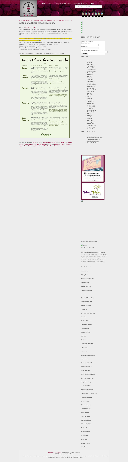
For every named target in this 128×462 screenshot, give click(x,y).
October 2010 (90, 128)
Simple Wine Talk (85, 408)
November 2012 (91, 86)
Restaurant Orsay (36, 455)
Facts (34, 142)
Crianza (45, 142)
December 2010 (91, 125)
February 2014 (91, 66)
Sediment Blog (85, 401)
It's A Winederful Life (86, 366)
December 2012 (91, 84)
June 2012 (90, 95)
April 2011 (89, 118)
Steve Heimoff (85, 412)
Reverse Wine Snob (86, 397)
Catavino (83, 317)
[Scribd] (99, 16)
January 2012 (90, 103)
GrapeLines (84, 359)
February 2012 (91, 101)
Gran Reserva (51, 142)
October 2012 (90, 88)
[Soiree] (91, 234)
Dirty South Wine (85, 332)
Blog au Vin (84, 309)
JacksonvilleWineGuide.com (94, 137)
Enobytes (83, 340)
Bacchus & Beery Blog (87, 298)
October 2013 (90, 73)
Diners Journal (85, 328)
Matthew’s (75, 457)
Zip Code (84, 46)
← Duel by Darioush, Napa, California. (29, 20)
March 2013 (90, 79)
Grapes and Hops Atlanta (88, 355)
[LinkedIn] (96, 16)
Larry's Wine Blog (86, 382)
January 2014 (90, 68)
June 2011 (89, 115)
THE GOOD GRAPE (86, 424)
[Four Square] (102, 16)
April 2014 (89, 62)
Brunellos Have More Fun (88, 313)
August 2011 (90, 112)
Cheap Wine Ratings (86, 324)
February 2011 (91, 122)
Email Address (85, 43)
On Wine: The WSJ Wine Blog (89, 393)
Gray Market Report (86, 362)
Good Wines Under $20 (87, 343)
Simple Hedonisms (86, 405)
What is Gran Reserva (30, 144)
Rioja (62, 142)
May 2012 (89, 96)
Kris (35, 27)
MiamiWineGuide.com (93, 141)
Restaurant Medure (66, 457)
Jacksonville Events (54, 455)
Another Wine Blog (86, 286)
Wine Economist (85, 443)
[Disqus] (46, 170)
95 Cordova (77, 455)
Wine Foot (83, 447)
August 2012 (90, 91)
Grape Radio (84, 351)
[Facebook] (83, 16)
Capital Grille (64, 455)
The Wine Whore (85, 431)
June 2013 (90, 74)
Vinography (84, 439)
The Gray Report (85, 428)
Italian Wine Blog (85, 370)
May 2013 (89, 76)
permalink (57, 144)
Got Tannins (84, 347)
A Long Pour (84, 275)
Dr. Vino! (83, 336)
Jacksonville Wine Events (63, 3)
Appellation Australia (86, 290)
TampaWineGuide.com (93, 142)
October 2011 (90, 108)
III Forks (58, 457)
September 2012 (91, 90)
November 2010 (91, 127)
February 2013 (91, 81)
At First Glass (84, 294)
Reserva (58, 142)
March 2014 (90, 64)
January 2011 (90, 123)
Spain (65, 142)
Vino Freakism (85, 435)
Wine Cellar (95, 455)
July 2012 (89, 93)
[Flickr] (89, 16)
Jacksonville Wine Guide (54, 452)
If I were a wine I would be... (89, 50)
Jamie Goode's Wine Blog (88, 374)
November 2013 (91, 71)
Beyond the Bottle (86, 305)
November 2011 (91, 106)
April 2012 (89, 98)
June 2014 (90, 61)
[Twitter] (86, 16)
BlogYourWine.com (92, 136)
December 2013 (91, 69)
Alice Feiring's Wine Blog (87, 278)
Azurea (81, 457)
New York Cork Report (87, 389)
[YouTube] (93, 16)
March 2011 (90, 120)
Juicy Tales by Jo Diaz (87, 378)
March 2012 (90, 100)
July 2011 (89, 113)
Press (89, 455)
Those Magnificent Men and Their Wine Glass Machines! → (56, 20)
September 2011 (91, 110)
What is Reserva (41, 144)
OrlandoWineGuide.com (93, 139)
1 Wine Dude (84, 271)
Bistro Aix (44, 455)
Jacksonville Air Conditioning (89, 241)
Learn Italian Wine (86, 385)
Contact (92, 3)
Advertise (51, 3)
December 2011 (91, 105)
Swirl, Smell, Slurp (86, 420)
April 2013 (89, 78)
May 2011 (89, 117)
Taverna (71, 455)
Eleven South (26, 455)
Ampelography (85, 282)
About (43, 3)
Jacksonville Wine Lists (80, 3)
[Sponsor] (84, 245)
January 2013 (90, 83)
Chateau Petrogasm (86, 321)
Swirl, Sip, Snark (85, 416)
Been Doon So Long (86, 301)
